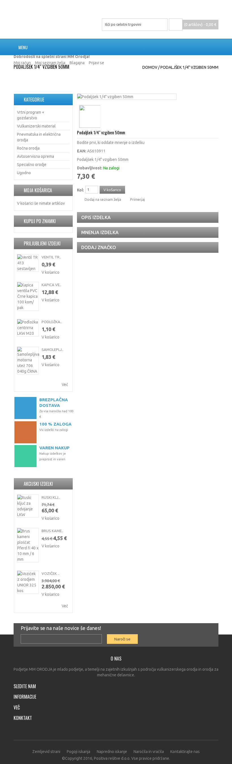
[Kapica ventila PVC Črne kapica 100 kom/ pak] (28, 296)
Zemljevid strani (46, 751)
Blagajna (77, 63)
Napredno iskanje (112, 751)
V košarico (50, 272)
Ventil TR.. (51, 257)
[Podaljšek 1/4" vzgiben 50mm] (105, 96)
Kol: (80, 190)
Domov (149, 67)
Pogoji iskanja (78, 751)
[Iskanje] (161, 24)
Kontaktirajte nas (185, 751)
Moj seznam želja (50, 63)
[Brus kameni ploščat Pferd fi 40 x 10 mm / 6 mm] (28, 545)
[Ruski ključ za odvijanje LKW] (28, 506)
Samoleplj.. (52, 349)
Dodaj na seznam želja (103, 199)
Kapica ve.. (51, 285)
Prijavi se (96, 63)
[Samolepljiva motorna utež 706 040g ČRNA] (28, 360)
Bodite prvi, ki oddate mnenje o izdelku (111, 142)
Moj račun (22, 63)
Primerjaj (137, 199)
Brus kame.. (52, 531)
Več (65, 384)
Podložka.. (52, 322)
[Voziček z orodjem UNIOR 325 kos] (28, 582)
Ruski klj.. (51, 497)
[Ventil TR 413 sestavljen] (28, 263)
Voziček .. (50, 573)
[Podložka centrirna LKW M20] (28, 327)
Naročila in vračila (149, 751)
